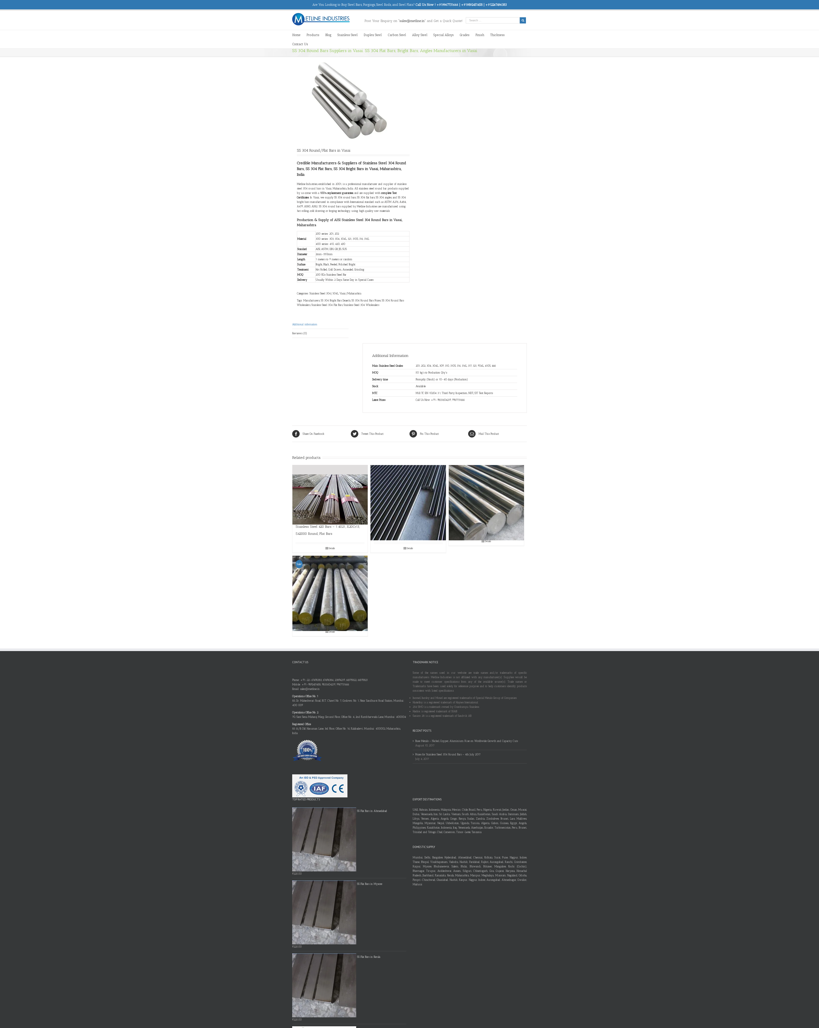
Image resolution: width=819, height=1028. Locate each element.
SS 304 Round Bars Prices (366, 300)
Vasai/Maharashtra (350, 293)
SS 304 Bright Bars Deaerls (335, 300)
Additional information (304, 324)
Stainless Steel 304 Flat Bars (327, 305)
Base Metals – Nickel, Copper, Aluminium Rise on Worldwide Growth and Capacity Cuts (466, 741)
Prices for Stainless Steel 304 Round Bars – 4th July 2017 (448, 754)
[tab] (320, 324)
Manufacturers (311, 300)
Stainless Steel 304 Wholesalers (361, 305)
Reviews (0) (299, 333)
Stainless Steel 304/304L (323, 293)
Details (331, 548)
